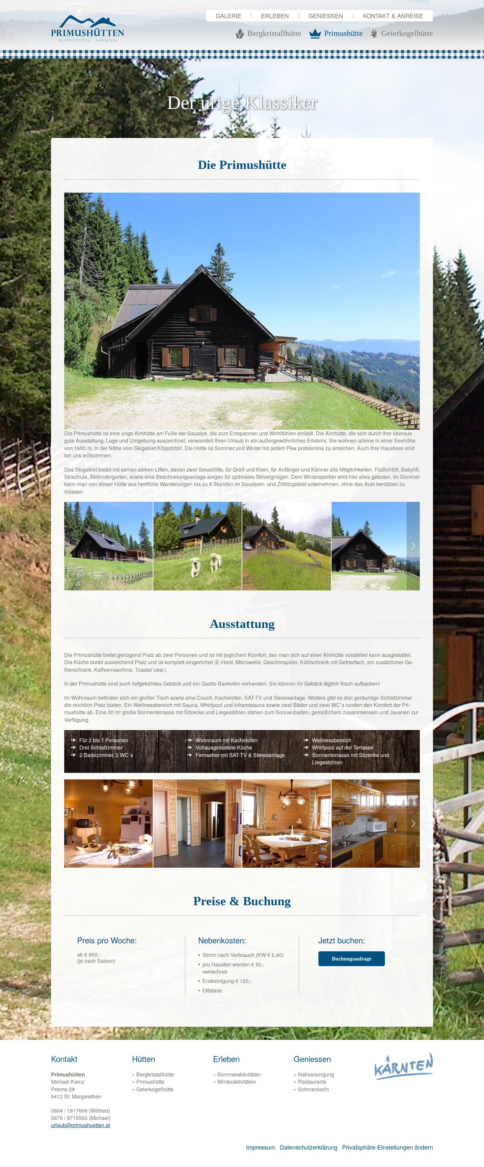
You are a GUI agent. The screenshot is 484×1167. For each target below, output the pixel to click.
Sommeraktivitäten (239, 1074)
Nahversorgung (316, 1074)
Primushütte (150, 1081)
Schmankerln (313, 1089)
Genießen (326, 15)
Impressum (260, 1147)
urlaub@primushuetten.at (80, 1125)
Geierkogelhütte (155, 1089)
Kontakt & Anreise (393, 15)
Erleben (275, 15)
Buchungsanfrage (351, 959)
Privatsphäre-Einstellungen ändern (387, 1147)
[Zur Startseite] (87, 28)
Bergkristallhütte (155, 1074)
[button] (413, 546)
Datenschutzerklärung (308, 1147)
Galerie (228, 15)
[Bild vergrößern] (108, 546)
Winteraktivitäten (236, 1081)
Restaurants (312, 1081)
